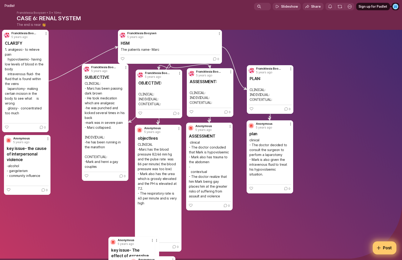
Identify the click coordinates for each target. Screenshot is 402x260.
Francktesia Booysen (31, 12)
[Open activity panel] (330, 6)
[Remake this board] (340, 6)
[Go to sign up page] (395, 6)
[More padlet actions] (349, 6)
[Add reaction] (8, 189)
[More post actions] (47, 139)
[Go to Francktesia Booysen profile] (251, 70)
